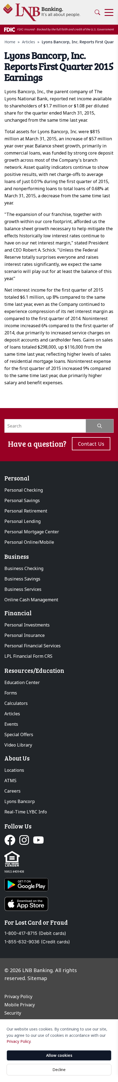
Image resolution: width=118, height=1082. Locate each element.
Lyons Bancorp (19, 801)
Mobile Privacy (19, 1005)
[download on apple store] (59, 904)
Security (12, 1013)
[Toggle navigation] (109, 12)
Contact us (91, 443)
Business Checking (23, 568)
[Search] (97, 12)
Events (11, 724)
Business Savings (22, 579)
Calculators (16, 703)
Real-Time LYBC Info (25, 812)
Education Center (22, 682)
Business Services (22, 589)
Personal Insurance (24, 635)
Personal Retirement (25, 511)
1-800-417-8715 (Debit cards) (35, 933)
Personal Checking (23, 490)
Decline (59, 1069)
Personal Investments (27, 625)
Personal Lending (22, 521)
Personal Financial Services (32, 646)
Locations (14, 770)
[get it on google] (59, 884)
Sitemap (37, 978)
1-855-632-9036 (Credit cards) (37, 941)
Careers (12, 791)
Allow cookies (59, 1055)
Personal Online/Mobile (29, 542)
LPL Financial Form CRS (28, 656)
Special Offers (18, 734)
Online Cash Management (31, 600)
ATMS (10, 781)
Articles (28, 41)
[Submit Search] (100, 426)
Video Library (18, 745)
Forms (10, 693)
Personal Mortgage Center (31, 532)
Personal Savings (22, 500)
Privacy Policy (18, 1041)
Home (9, 41)
